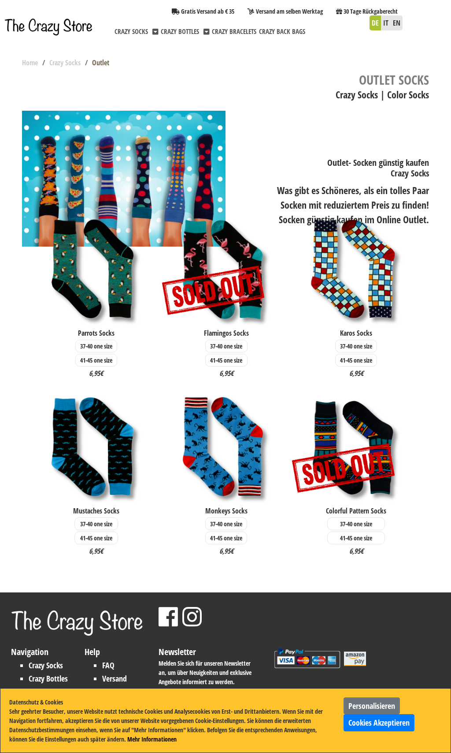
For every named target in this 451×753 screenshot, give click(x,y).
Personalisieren (371, 706)
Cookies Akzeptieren (379, 722)
